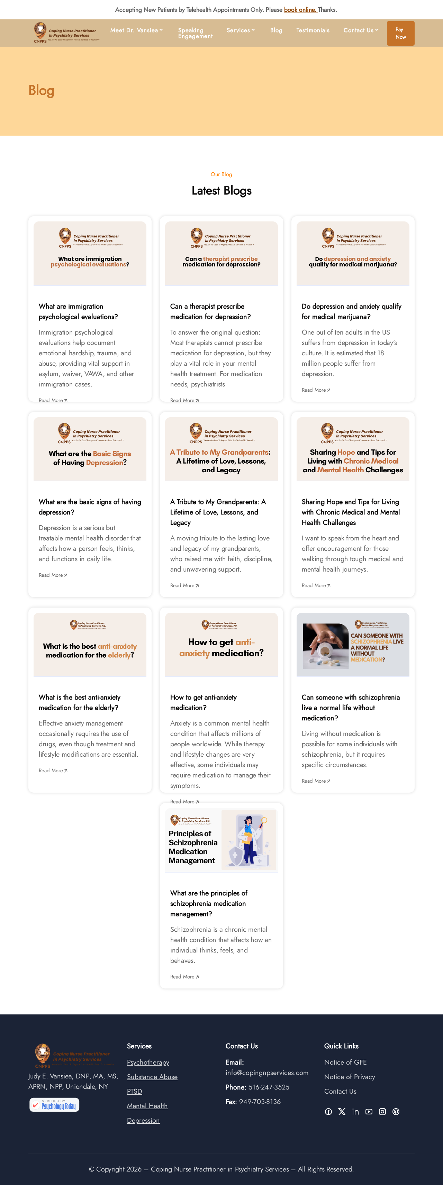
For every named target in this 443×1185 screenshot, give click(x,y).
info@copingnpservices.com (267, 1073)
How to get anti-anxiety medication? (203, 702)
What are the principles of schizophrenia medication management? (208, 903)
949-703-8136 (260, 1102)
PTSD (134, 1091)
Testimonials (313, 30)
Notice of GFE (345, 1062)
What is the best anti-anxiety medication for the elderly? (79, 702)
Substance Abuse (152, 1077)
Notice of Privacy (349, 1077)
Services (238, 30)
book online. (300, 9)
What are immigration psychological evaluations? (78, 311)
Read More (51, 400)
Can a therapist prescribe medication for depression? (210, 311)
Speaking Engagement (195, 33)
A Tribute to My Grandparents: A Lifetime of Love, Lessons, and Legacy (218, 512)
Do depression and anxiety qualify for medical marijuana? (351, 311)
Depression (143, 1120)
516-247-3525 (268, 1087)
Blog (276, 30)
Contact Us (359, 30)
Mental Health (147, 1106)
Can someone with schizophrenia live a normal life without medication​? (351, 707)
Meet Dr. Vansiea (134, 30)
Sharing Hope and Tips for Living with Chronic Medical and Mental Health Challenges (351, 512)
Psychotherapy (148, 1062)
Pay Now (401, 33)
